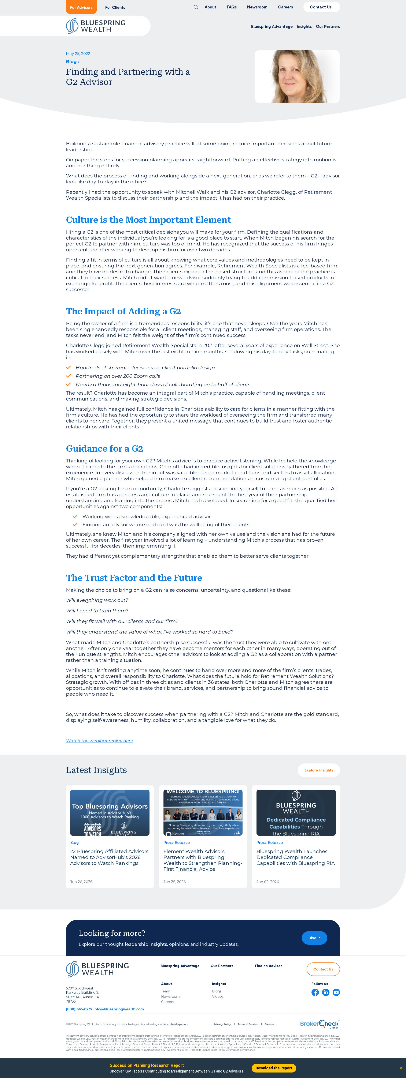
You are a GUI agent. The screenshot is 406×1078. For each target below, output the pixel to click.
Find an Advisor (268, 966)
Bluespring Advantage (180, 966)
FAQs (232, 7)
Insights (219, 984)
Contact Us (321, 7)
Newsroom (257, 7)
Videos (218, 997)
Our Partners (222, 966)
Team (165, 991)
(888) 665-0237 (79, 1009)
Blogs (217, 991)
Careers (285, 7)
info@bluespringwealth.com (118, 1009)
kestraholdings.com (175, 1024)
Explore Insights (318, 770)
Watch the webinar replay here (99, 741)
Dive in (315, 938)
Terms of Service (248, 1024)
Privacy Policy (222, 1024)
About (210, 7)
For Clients (115, 7)
